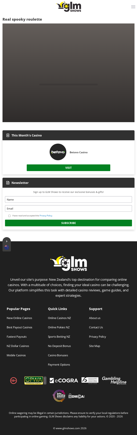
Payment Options (59, 364)
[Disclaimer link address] (64, 382)
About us (94, 318)
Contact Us (96, 327)
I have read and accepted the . (32, 215)
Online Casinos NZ (59, 318)
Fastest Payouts (17, 336)
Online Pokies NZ (59, 327)
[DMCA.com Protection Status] (76, 397)
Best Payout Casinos (19, 327)
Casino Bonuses (58, 355)
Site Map (94, 346)
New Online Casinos (19, 318)
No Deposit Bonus (59, 346)
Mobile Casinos (16, 355)
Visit (68, 168)
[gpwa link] (35, 383)
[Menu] (133, 8)
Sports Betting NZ (59, 336)
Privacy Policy (46, 215)
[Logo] (68, 6)
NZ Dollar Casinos (18, 346)
